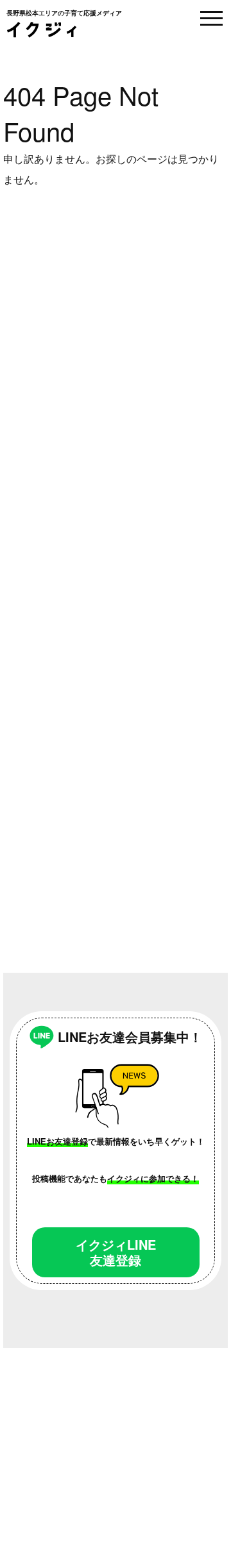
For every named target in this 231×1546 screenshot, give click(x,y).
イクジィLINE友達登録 (116, 1252)
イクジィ (41, 29)
